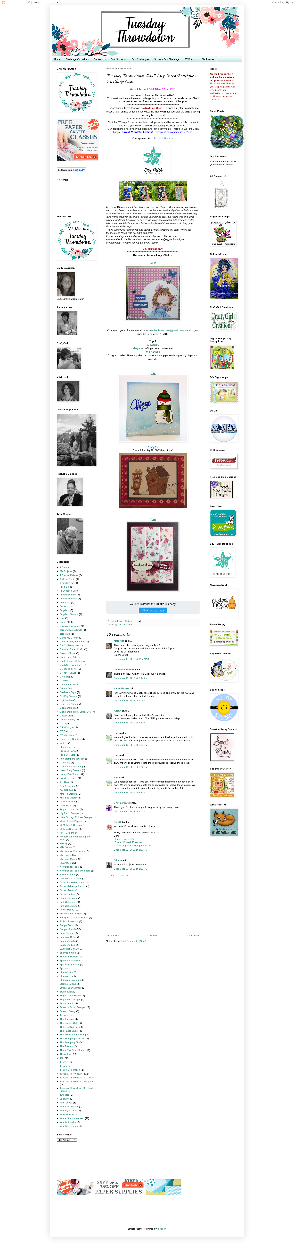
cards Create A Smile (71, 630)
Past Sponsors (118, 59)
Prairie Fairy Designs (71, 913)
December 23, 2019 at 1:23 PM (131, 869)
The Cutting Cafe (69, 1023)
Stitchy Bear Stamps (70, 988)
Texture (64, 1015)
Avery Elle (65, 602)
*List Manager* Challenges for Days (133, 845)
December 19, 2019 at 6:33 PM (131, 792)
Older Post (193, 935)
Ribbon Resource (69, 921)
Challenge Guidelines (77, 59)
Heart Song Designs (70, 770)
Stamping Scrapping (70, 980)
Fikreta (118, 860)
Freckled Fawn (68, 751)
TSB (62, 1058)
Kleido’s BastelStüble (125, 839)
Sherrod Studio (68, 952)
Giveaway (65, 762)
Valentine (65, 1098)
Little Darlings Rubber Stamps (76, 817)
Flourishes (65, 747)
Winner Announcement (72, 1118)
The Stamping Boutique (72, 1038)
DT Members (67, 735)
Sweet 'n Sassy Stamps (72, 1007)
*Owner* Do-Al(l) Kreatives (128, 842)
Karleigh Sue (67, 790)
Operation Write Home (72, 882)
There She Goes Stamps (73, 1050)
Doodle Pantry (67, 719)
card (62, 618)
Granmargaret (122, 803)
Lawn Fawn (66, 805)
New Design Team (69, 867)
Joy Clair (64, 782)
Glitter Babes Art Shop (72, 766)
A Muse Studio (67, 579)
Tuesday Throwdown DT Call (75, 1077)
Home (57, 59)
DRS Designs (67, 727)
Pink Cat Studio (68, 902)
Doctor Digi (66, 715)
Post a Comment (119, 875)
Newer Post (113, 935)
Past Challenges (140, 59)
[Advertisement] (153, 906)
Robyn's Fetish (68, 929)
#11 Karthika (153, 352)
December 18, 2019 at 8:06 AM (131, 700)
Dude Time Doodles (70, 739)
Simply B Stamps (69, 956)
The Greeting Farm (70, 1027)
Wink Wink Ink (67, 1114)
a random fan (67, 583)
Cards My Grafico (69, 637)
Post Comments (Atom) (133, 941)
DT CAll (64, 731)
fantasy (64, 743)
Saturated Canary (69, 949)
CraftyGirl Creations (70, 665)
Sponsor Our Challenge (166, 59)
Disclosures (208, 59)
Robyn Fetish (67, 925)
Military (63, 843)
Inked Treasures (68, 778)
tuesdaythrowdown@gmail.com (166, 330)
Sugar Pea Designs (70, 999)
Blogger (161, 1229)
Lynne (153, 262)
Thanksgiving (67, 1019)
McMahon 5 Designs (71, 825)
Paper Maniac (67, 890)
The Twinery (66, 1046)
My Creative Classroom (72, 851)
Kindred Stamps (68, 794)
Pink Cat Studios (68, 906)
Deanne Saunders (124, 669)
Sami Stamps (67, 933)
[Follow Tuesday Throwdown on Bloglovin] (71, 171)
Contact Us (100, 59)
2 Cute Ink (65, 567)
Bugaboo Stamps (69, 614)
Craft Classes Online (71, 661)
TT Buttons (191, 59)
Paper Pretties (67, 894)
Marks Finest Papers (71, 821)
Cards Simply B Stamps (72, 641)
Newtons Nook (67, 874)
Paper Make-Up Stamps (73, 886)
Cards (63, 622)
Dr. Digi (64, 723)
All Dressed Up (68, 591)
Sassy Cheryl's (68, 941)
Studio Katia (66, 991)
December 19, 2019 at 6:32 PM (131, 745)
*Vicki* (117, 710)
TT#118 (64, 1062)
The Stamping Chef (70, 1042)
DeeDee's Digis (68, 692)
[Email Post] (139, 621)
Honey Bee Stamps (70, 774)
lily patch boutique (123, 624)
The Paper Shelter (69, 1031)
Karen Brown (121, 688)
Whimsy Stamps (68, 1110)
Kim (116, 733)
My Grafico (65, 855)
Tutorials (64, 1095)
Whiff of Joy (66, 1102)
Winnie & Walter (68, 1122)
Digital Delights (68, 708)
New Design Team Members (75, 870)
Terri (153, 519)
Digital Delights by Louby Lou (75, 712)
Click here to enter (153, 610)
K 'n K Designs (67, 786)
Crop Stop (65, 676)
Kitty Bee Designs (69, 797)
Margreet (119, 641)
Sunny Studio (67, 1003)
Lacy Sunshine (68, 801)
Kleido (117, 822)
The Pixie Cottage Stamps (74, 1034)
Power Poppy (67, 909)
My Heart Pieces (68, 859)
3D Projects (66, 571)
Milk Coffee (66, 847)
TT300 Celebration (70, 1070)
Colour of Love (68, 653)
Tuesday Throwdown (71, 1073)
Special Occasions (69, 964)
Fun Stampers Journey (72, 758)
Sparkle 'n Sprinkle (70, 960)
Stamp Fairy (66, 972)
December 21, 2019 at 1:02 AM (131, 811)
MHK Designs (67, 833)
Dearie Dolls (66, 688)
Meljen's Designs (69, 829)
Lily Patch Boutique (163, 138)
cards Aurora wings (70, 626)
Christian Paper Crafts (72, 649)
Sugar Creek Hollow (70, 995)
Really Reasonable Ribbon (74, 917)
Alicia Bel (64, 587)
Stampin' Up (66, 976)
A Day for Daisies (69, 575)
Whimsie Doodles (69, 1106)
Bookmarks (66, 606)
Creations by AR (68, 669)
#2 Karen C (153, 344)
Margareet (138, 348)
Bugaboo (64, 610)
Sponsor (64, 968)
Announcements (68, 598)
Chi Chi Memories (69, 645)
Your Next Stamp (69, 1126)
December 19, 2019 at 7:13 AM (131, 722)
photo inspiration (69, 898)
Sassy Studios (67, 945)
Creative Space (68, 673)
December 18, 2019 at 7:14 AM (131, 678)
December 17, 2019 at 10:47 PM (131, 659)
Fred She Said (67, 755)
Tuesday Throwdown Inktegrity (76, 1081)
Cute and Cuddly (69, 684)
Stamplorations (68, 984)
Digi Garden (66, 700)
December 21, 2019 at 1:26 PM (131, 850)
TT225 (63, 1066)
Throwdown (66, 1054)
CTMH (63, 680)
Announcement (68, 594)
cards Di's (65, 634)
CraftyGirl (153, 447)
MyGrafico (65, 863)
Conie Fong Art (68, 657)
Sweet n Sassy (68, 1011)
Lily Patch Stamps (69, 813)
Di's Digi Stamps (68, 696)
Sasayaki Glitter (68, 937)
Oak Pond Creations (70, 878)
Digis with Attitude (69, 704)
